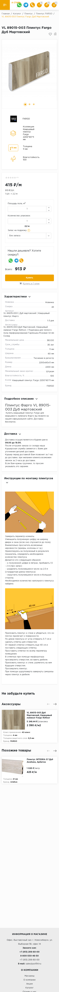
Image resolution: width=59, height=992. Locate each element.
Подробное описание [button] (19, 399)
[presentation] (48, 704)
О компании (29, 980)
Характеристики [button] (15, 296)
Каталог (29, 988)
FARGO (50, 386)
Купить (29, 278)
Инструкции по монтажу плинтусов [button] (28, 478)
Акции (29, 984)
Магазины (29, 976)
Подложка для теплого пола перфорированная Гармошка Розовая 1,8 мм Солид (28, 333)
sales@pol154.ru (33, 964)
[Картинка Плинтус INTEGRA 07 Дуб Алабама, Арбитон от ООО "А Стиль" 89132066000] (14, 766)
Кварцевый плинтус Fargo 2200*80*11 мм (33, 380)
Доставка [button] (10, 434)
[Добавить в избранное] (50, 34)
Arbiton (13, 782)
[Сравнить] (55, 34)
